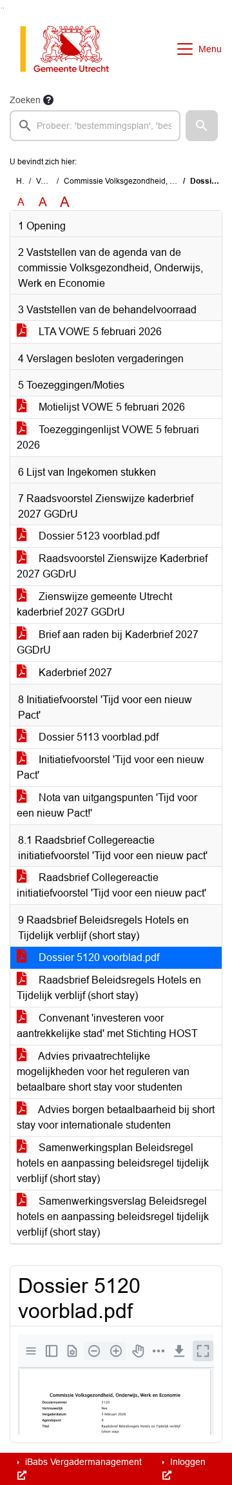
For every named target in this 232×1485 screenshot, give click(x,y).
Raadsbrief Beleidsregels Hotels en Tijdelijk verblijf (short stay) (109, 988)
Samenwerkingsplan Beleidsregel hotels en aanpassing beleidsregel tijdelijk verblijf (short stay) (113, 1163)
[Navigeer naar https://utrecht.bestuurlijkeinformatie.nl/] (71, 48)
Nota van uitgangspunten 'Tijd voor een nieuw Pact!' (107, 805)
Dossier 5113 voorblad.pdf (97, 737)
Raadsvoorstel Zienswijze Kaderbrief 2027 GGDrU (112, 566)
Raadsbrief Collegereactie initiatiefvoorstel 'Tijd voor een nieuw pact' (111, 885)
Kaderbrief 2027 (74, 672)
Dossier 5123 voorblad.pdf (97, 535)
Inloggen (187, 1462)
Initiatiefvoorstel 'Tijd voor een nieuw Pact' (110, 767)
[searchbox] (95, 125)
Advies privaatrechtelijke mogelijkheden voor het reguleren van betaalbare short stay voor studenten (103, 1071)
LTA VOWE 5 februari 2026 (99, 331)
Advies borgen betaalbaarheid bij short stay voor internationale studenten (116, 1117)
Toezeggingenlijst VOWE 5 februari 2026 (108, 437)
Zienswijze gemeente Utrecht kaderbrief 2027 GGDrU (94, 604)
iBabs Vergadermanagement (82, 1462)
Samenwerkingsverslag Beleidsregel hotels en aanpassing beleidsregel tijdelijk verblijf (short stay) (113, 1217)
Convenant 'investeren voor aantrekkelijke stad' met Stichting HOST (107, 1026)
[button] (202, 125)
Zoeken (25, 100)
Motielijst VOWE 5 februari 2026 (110, 407)
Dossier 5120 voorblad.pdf (97, 957)
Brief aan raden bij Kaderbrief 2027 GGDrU (107, 642)
